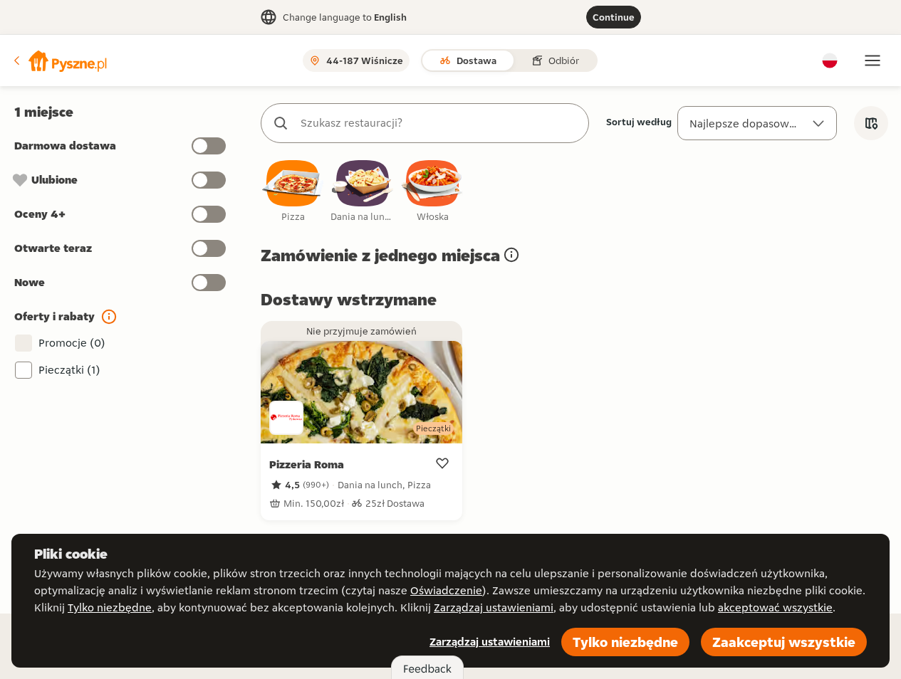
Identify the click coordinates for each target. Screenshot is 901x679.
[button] (59, 60)
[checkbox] (293, 191)
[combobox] (439, 123)
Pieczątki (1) (69, 369)
